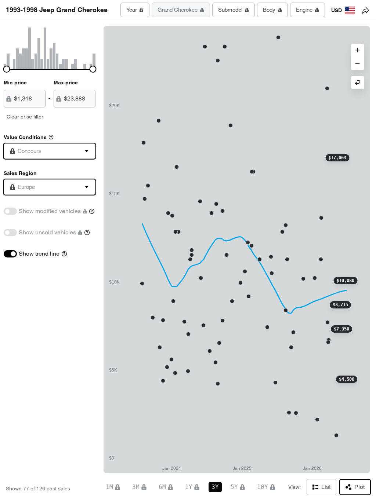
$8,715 (340, 304)
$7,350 (341, 329)
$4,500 (346, 379)
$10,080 (345, 280)
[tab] (135, 10)
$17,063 (337, 157)
